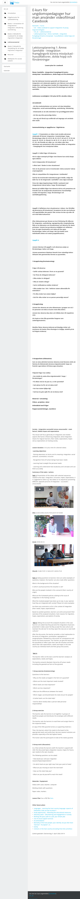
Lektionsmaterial (45, 32)
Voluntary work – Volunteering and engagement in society (52, 814)
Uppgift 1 (35, 134)
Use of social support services (43, 819)
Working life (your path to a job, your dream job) (49, 816)
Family (36, 827)
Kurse (42, 26)
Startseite (35, 26)
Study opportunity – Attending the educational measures (52, 812)
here (51, 798)
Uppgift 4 (35, 240)
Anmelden (73, 2)
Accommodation (39, 821)
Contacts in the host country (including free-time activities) (53, 829)
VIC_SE (36, 32)
